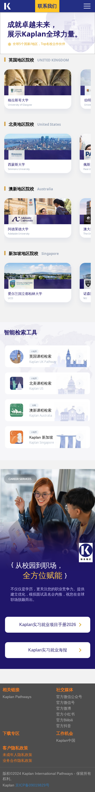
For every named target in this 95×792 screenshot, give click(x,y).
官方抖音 (63, 726)
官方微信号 (65, 702)
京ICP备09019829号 (32, 785)
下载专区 (11, 733)
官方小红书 (65, 714)
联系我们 (47, 6)
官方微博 (63, 708)
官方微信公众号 (69, 697)
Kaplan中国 (65, 740)
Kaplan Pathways (17, 697)
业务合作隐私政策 (17, 760)
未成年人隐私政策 (17, 755)
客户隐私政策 (15, 748)
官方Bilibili (64, 720)
